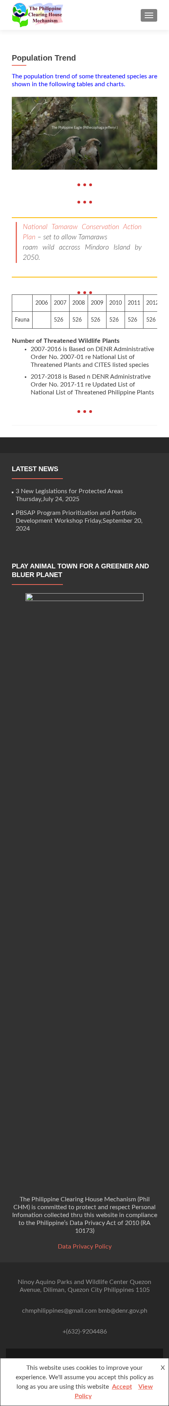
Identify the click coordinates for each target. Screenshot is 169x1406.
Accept (122, 1387)
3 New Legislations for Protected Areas (69, 491)
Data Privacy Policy (85, 1246)
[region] (84, 133)
